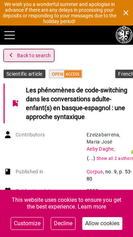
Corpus (95, 171)
